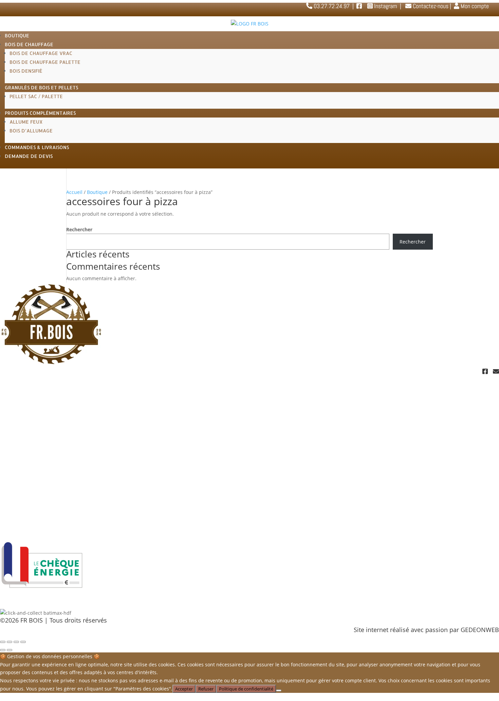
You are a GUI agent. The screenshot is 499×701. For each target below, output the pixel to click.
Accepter (184, 689)
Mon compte (474, 6)
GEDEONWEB (480, 630)
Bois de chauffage (29, 44)
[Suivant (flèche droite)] (9, 650)
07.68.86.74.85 (478, 412)
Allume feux (26, 122)
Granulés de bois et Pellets (41, 87)
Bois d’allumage (31, 130)
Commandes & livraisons (37, 147)
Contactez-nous (429, 6)
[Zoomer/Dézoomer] (2, 642)
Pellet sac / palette (36, 96)
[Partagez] (16, 642)
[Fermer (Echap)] (23, 642)
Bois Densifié (26, 71)
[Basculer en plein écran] (9, 642)
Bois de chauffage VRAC (41, 53)
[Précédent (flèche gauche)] (2, 650)
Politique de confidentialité (38, 491)
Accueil (74, 192)
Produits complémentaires (40, 113)
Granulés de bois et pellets (38, 453)
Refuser (206, 689)
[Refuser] (278, 690)
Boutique (17, 35)
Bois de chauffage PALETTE (45, 62)
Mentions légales (24, 500)
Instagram (385, 6)
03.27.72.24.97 (478, 406)
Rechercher (79, 229)
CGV (6, 510)
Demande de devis (29, 156)
